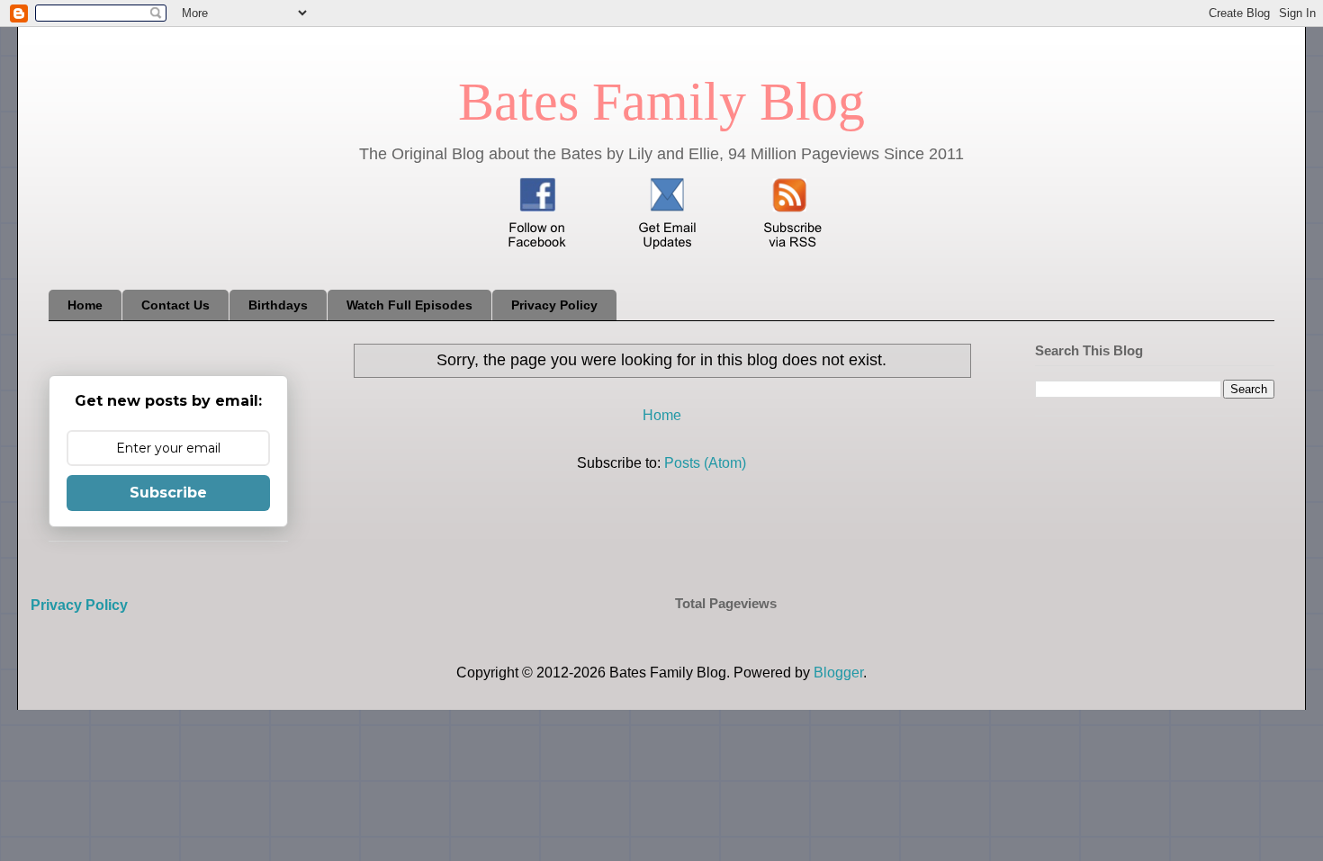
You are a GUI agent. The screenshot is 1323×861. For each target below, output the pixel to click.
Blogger (838, 672)
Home (85, 305)
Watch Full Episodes (409, 305)
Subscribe (168, 492)
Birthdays (278, 305)
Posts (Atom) (705, 463)
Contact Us (175, 305)
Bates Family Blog (661, 101)
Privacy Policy (554, 305)
